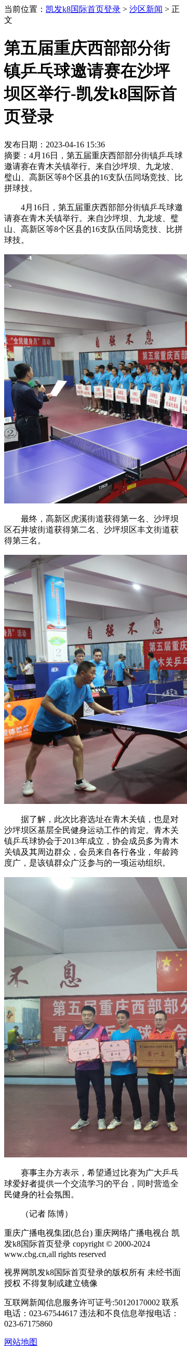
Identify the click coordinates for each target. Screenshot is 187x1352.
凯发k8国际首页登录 (83, 9)
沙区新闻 (146, 9)
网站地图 (20, 1341)
